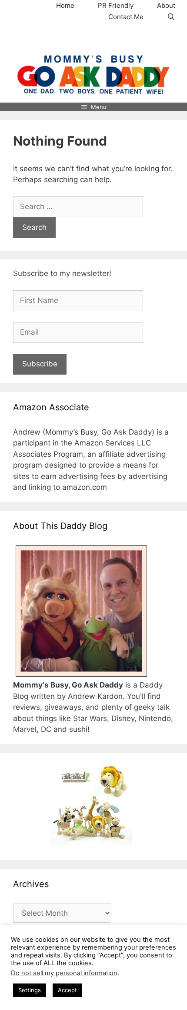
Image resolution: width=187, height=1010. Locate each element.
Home (65, 5)
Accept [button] (67, 990)
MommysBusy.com (93, 39)
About (166, 5)
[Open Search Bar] (171, 17)
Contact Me (126, 17)
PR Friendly (116, 5)
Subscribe (39, 363)
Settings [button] (29, 990)
